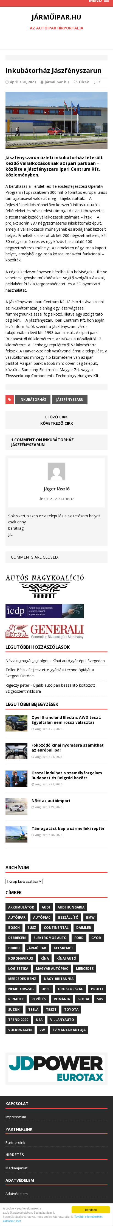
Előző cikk (56, 416)
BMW (90, 917)
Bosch (14, 927)
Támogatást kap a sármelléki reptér (68, 828)
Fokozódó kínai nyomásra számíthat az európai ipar (68, 747)
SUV (100, 999)
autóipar (17, 917)
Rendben (91, 1210)
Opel (45, 989)
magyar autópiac (52, 968)
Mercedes (85, 968)
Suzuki (14, 1009)
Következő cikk (56, 423)
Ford (79, 937)
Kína (45, 958)
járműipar (36, 948)
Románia (62, 999)
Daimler (83, 927)
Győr (96, 937)
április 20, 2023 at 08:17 (56, 499)
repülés (39, 999)
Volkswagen (20, 1030)
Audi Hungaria (71, 907)
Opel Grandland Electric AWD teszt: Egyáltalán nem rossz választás (66, 720)
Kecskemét (63, 948)
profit (97, 989)
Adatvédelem (16, 1193)
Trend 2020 (18, 1019)
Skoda (83, 999)
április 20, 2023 (23, 81)
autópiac (41, 917)
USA (39, 1019)
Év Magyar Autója (69, 1030)
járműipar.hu (57, 81)
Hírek (84, 81)
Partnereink (15, 1142)
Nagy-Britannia (59, 978)
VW (42, 1030)
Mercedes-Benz (22, 978)
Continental (56, 927)
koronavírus (20, 958)
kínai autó (66, 958)
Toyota (71, 1009)
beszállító (68, 917)
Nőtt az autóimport (51, 800)
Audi (46, 907)
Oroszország (70, 989)
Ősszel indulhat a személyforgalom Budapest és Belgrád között (67, 775)
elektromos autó (50, 937)
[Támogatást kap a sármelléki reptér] (16, 839)
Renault (16, 999)
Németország (21, 989)
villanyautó (62, 1019)
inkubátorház (32, 399)
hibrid (14, 948)
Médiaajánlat (16, 1168)
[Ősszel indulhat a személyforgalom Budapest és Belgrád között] (16, 783)
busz (31, 927)
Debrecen (17, 937)
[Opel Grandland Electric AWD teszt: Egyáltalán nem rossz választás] (16, 728)
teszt (51, 1009)
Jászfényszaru (69, 399)
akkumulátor (21, 907)
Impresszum (15, 1116)
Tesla (33, 1009)
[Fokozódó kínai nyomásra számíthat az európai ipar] (16, 756)
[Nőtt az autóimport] (16, 811)
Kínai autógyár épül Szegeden (78, 660)
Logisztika (18, 968)
